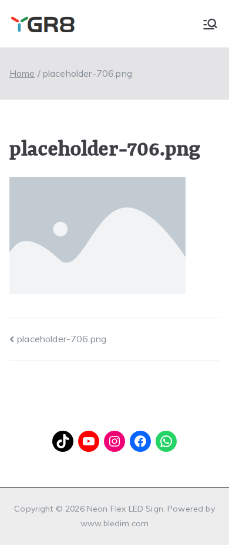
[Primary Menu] (210, 24)
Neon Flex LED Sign (125, 508)
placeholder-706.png (61, 339)
